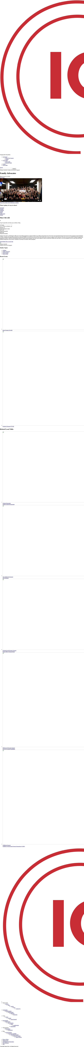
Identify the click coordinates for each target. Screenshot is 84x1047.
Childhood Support (7, 845)
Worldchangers (8, 1011)
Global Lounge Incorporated (8, 504)
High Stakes (7, 1021)
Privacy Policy (6, 1039)
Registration (12, 1026)
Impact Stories (19, 1037)
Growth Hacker (8, 1032)
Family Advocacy (6, 251)
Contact (6, 159)
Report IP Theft (8, 162)
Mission (7, 1004)
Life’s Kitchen (6, 578)
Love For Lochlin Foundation (9, 749)
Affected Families (16, 1036)
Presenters (15, 1014)
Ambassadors (10, 1012)
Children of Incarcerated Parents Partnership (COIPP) (14, 846)
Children (4, 250)
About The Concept (9, 158)
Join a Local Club (9, 241)
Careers (12, 1006)
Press (14, 1007)
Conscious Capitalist (12, 1033)
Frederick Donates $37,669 (8, 426)
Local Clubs (5, 160)
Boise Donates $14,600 (7, 330)
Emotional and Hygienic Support (9, 650)
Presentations (5, 1020)
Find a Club (7, 161)
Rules (11, 1024)
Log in (1, 167)
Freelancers (10, 1030)
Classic (6, 1017)
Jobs (3, 1044)
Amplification (16, 1025)
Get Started (5, 157)
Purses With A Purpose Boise (9, 651)
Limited (9, 1018)
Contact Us (18, 1008)
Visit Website (3, 241)
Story (9, 1005)
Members (12, 1013)
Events (4, 164)
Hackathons (7, 1028)
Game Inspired (13, 1019)
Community (5, 1009)
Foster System (5, 252)
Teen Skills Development (8, 576)
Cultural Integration (7, 503)
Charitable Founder (14, 1034)
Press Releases (6, 1043)
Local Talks (5, 165)
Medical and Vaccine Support (9, 747)
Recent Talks (5, 253)
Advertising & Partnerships (8, 1041)
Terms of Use (5, 1040)
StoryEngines (10, 1023)
